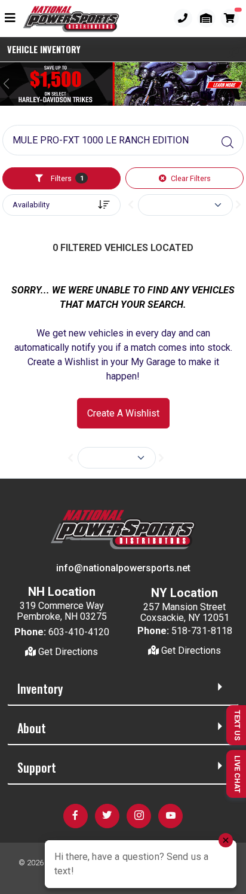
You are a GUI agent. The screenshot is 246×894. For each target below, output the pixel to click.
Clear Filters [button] (190, 178)
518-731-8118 (201, 630)
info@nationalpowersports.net (123, 568)
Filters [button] (66, 178)
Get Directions (67, 651)
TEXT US (237, 725)
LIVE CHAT (237, 774)
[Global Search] (227, 143)
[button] (233, 53)
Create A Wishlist (123, 413)
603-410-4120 (78, 632)
